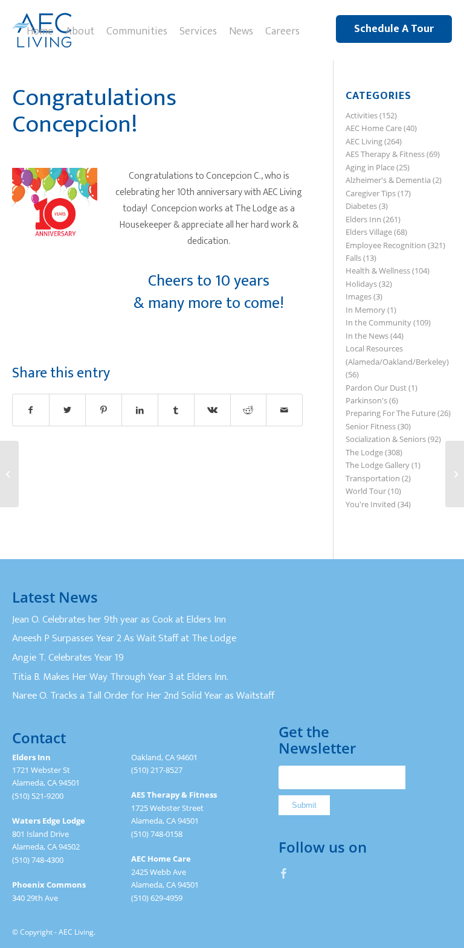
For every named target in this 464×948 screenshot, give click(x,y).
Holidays (361, 283)
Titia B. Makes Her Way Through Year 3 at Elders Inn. (120, 676)
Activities (362, 115)
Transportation (373, 478)
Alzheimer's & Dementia (388, 180)
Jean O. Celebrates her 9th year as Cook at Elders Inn (119, 619)
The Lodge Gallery (378, 465)
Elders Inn (363, 219)
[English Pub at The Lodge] (9, 474)
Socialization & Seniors (386, 439)
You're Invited (371, 504)
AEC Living (364, 141)
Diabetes (361, 205)
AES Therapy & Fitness (385, 154)
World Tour (366, 490)
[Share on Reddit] (248, 410)
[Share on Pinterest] (103, 410)
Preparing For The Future (391, 413)
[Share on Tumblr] (176, 410)
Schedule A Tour (394, 29)
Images (359, 296)
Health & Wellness (378, 270)
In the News (367, 335)
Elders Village (369, 231)
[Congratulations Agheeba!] (454, 474)
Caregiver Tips (371, 193)
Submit (304, 805)
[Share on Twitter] (67, 410)
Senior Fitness (371, 426)
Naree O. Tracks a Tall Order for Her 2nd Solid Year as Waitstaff (143, 695)
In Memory (365, 309)
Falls (353, 257)
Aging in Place (370, 167)
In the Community (378, 322)
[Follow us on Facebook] (284, 873)
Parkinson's (366, 400)
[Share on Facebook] (31, 410)
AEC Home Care (374, 128)
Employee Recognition (386, 245)
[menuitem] (40, 30)
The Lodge (364, 452)
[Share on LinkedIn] (140, 410)
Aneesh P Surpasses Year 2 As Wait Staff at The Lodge (124, 638)
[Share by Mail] (284, 410)
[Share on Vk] (212, 410)
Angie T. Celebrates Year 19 (68, 657)
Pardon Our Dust (376, 387)
